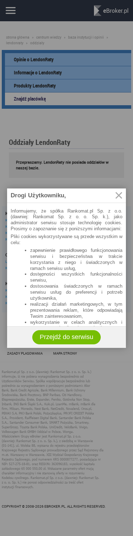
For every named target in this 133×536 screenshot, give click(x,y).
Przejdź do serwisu (66, 336)
